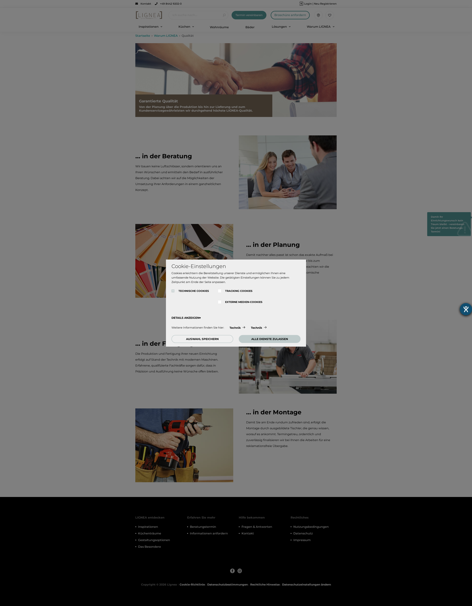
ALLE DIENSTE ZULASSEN (269, 339)
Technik (235, 327)
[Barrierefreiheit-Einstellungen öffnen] (466, 309)
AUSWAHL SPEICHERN (202, 339)
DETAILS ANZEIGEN (185, 318)
